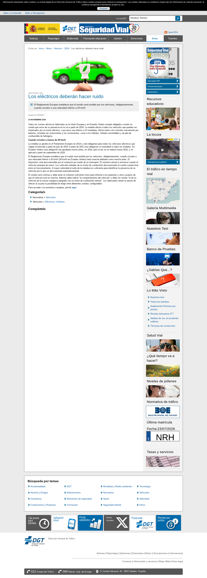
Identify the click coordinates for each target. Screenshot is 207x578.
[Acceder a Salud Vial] (163, 345)
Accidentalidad (38, 486)
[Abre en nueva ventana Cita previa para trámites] (38, 522)
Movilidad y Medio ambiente (117, 486)
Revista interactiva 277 (162, 313)
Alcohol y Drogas (39, 492)
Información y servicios (145, 561)
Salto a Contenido (12, 13)
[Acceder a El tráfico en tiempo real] (163, 190)
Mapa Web (164, 561)
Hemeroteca (152, 92)
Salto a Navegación (35, 13)
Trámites (172, 38)
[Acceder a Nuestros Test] (163, 238)
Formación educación (94, 38)
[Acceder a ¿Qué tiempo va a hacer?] (163, 370)
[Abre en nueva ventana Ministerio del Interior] (42, 28)
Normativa (108, 492)
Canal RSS (173, 32)
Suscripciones (160, 553)
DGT (69, 486)
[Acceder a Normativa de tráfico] (163, 411)
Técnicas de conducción (162, 326)
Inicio (41, 48)
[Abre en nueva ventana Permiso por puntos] (168, 522)
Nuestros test (157, 297)
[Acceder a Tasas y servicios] (163, 461)
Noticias (33, 38)
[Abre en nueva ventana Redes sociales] (116, 522)
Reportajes (53, 38)
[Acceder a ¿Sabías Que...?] (163, 279)
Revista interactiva (155, 86)
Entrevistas (137, 38)
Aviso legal (177, 561)
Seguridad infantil (112, 505)
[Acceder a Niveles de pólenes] (163, 391)
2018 (66, 48)
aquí (74, 187)
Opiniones (125, 553)
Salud (106, 498)
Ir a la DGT (121, 18)
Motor (155, 38)
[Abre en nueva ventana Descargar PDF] (158, 63)
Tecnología (145, 486)
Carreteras (36, 498)
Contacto (126, 561)
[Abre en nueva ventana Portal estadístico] (90, 522)
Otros (142, 505)
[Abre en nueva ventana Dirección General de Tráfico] (69, 28)
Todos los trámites (159, 301)
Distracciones (74, 492)
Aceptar (104, 8)
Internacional (176, 553)
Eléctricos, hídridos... (55, 201)
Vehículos (51, 197)
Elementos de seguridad (79, 498)
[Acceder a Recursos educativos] (163, 118)
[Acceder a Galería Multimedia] (163, 218)
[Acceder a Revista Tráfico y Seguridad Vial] (109, 28)
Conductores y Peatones (43, 505)
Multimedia (72, 38)
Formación (72, 505)
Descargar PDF (154, 81)
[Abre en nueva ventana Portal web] (142, 522)
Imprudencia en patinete (157, 162)
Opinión (118, 38)
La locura (163, 150)
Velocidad (144, 498)
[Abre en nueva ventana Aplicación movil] (64, 522)
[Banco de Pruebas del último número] (163, 259)
